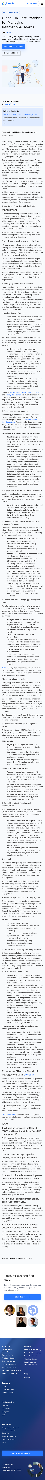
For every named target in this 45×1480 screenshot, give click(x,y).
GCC (3, 1415)
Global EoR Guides (8, 1439)
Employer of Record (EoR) (32, 1350)
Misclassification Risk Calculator (9, 1432)
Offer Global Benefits (9, 1364)
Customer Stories (8, 1389)
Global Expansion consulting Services (30, 1363)
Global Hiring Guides (9, 1436)
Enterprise (5, 1412)
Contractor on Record (31, 1356)
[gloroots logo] (8, 3)
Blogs (4, 1442)
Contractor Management (32, 1353)
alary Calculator (13, 395)
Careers (4, 1386)
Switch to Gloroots (8, 1393)
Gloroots (29, 1074)
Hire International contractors (8, 1351)
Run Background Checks (10, 1373)
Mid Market (5, 1409)
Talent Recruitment (30, 1359)
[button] (22, 111)
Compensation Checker (10, 1428)
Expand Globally (7, 1355)
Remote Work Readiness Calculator (25, 392)
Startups (5, 1406)
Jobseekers (27, 1377)
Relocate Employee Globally (11, 1370)
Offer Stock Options (8, 1361)
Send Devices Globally (9, 1367)
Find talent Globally (8, 1358)
